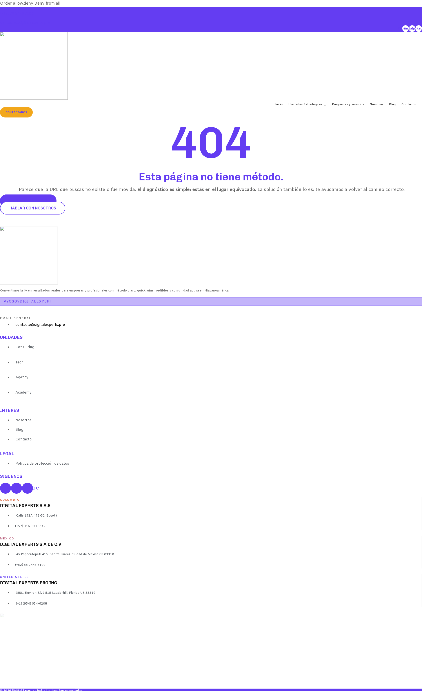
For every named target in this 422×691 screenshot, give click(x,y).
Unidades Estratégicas (305, 105)
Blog (392, 105)
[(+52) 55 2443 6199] (2, 10)
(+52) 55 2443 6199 (17, 13)
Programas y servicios (348, 105)
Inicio (279, 105)
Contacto (408, 105)
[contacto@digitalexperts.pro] (2, 19)
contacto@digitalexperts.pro (25, 22)
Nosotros (376, 105)
